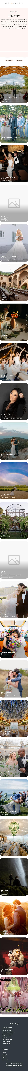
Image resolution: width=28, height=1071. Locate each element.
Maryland (5, 139)
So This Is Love (6, 1035)
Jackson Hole (6, 971)
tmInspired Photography (7, 375)
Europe (4, 535)
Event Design (12, 574)
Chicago (5, 812)
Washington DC (6, 337)
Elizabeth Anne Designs (8, 1032)
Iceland (4, 891)
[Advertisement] (14, 40)
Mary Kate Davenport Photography (10, 137)
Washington (5, 376)
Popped (5, 1037)
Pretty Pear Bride (7, 1030)
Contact (5, 1054)
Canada (4, 495)
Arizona (4, 178)
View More (19, 60)
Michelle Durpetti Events (7, 296)
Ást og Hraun (4, 890)
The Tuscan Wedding (6, 533)
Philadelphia (5, 931)
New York (5, 654)
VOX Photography (6, 692)
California (5, 693)
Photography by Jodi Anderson (9, 930)
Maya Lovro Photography (8, 652)
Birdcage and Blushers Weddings (10, 98)
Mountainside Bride (7, 1039)
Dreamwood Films (6, 613)
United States (6, 99)
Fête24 (3, 571)
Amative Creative (5, 494)
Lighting (18, 574)
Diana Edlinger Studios (7, 969)
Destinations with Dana (7, 771)
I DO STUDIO (4, 1007)
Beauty (13, 1010)
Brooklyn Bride (6, 1041)
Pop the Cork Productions (8, 177)
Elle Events (4, 335)
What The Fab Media (6, 415)
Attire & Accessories (6, 1010)
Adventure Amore (5, 216)
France (4, 572)
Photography (9, 60)
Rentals (11, 576)
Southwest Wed (7, 1043)
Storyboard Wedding (8, 1034)
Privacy (4, 1057)
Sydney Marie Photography (8, 811)
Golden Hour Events (6, 850)
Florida (4, 772)
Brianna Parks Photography (8, 454)
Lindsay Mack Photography (8, 256)
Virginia (4, 257)
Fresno (4, 416)
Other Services (5, 418)
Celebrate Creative (17, 1065)
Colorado (5, 218)
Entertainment (5, 574)
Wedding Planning (5, 101)
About (4, 1052)
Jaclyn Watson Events (7, 731)
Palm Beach (5, 297)
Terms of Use (6, 1060)
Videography (11, 259)
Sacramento (5, 455)
